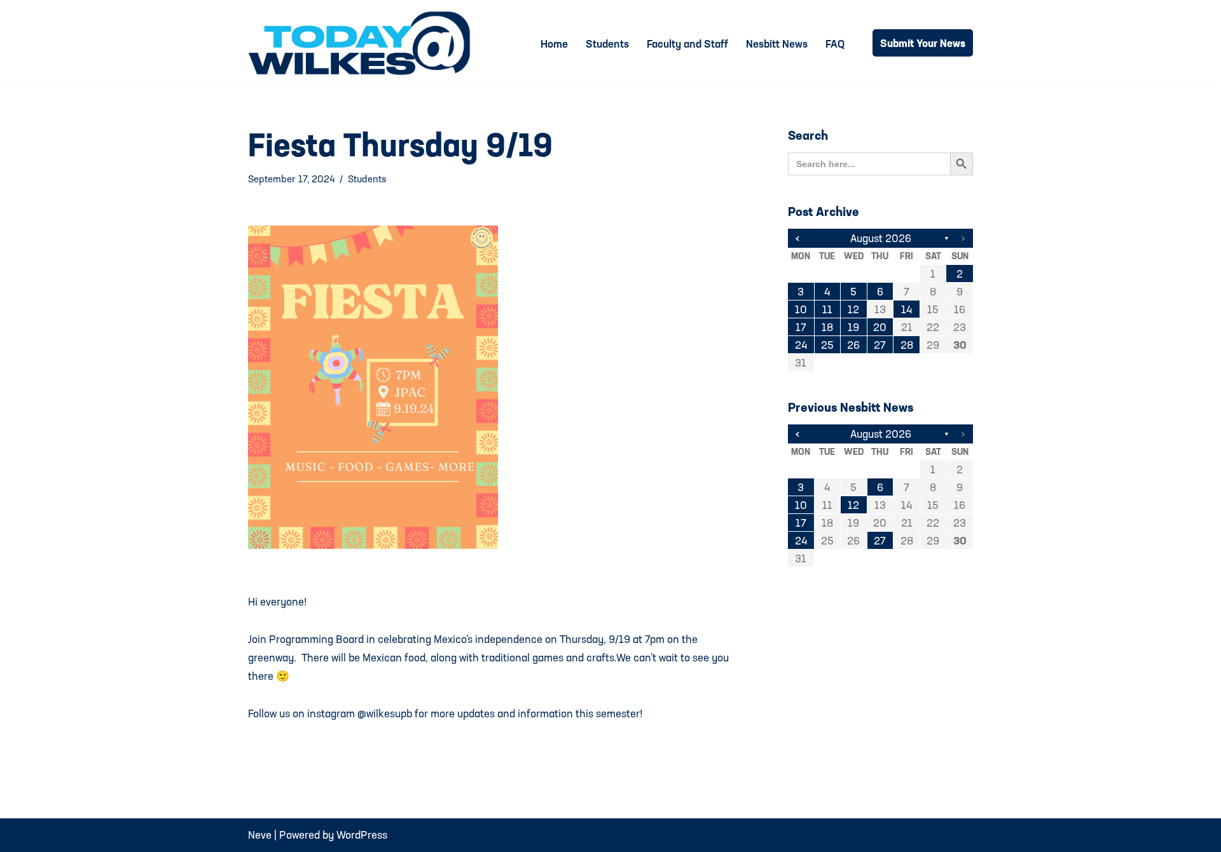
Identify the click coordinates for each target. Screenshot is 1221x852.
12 (853, 309)
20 (879, 327)
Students (607, 43)
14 (906, 309)
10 (801, 309)
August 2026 (880, 238)
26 (853, 344)
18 (827, 327)
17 (801, 327)
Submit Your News (922, 43)
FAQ (835, 43)
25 (827, 344)
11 (827, 309)
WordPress (361, 834)
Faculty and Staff (687, 43)
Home (554, 43)
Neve (260, 834)
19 (853, 327)
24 (801, 344)
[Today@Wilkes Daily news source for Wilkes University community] (362, 43)
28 (906, 344)
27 (880, 344)
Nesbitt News (777, 43)
